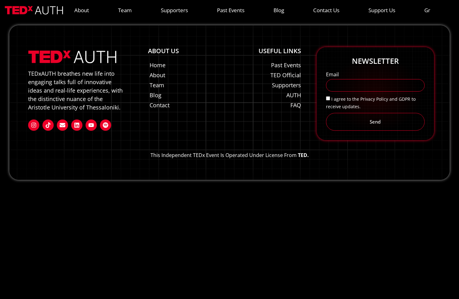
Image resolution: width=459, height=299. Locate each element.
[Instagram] (33, 125)
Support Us (381, 10)
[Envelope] (62, 125)
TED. (303, 155)
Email (332, 75)
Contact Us (326, 10)
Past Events (230, 10)
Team (125, 10)
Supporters (174, 10)
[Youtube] (91, 125)
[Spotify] (105, 125)
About (81, 10)
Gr (427, 10)
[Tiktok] (48, 125)
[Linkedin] (76, 125)
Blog (279, 10)
